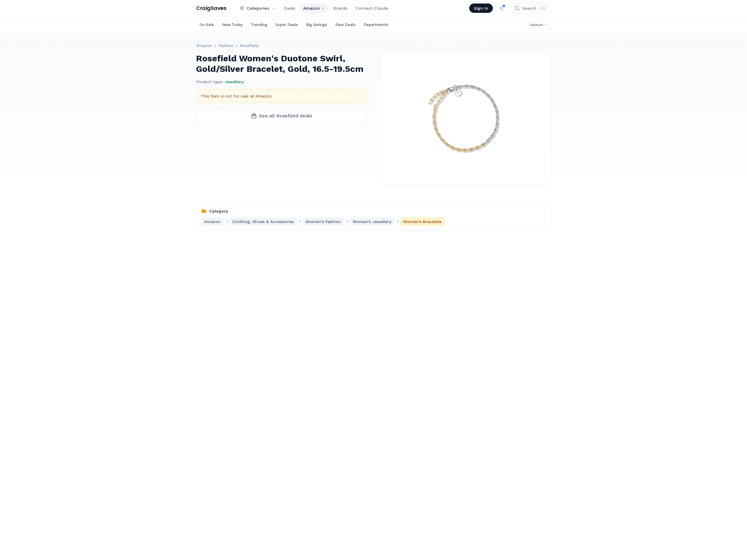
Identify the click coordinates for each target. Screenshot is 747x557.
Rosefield (249, 45)
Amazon (311, 8)
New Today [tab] (232, 24)
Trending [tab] (259, 24)
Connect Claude (371, 8)
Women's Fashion (323, 221)
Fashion (536, 25)
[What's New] (501, 8)
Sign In (481, 8)
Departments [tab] (376, 24)
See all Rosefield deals (285, 116)
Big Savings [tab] (316, 24)
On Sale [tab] (207, 24)
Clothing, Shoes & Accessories (263, 221)
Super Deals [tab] (286, 24)
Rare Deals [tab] (345, 24)
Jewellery (234, 81)
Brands (340, 8)
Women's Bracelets (422, 221)
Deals (289, 8)
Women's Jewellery (371, 221)
